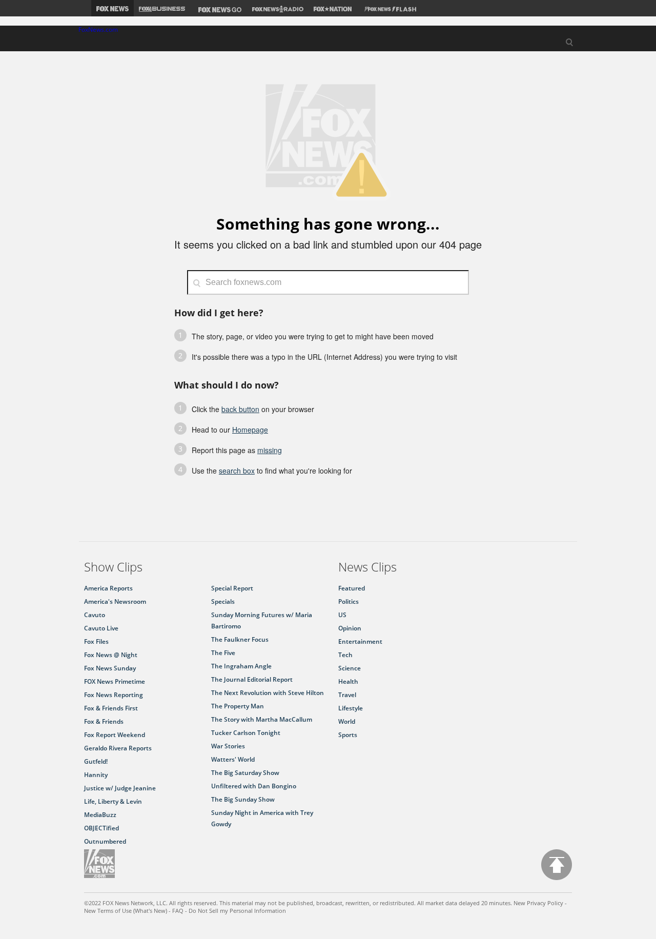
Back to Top (556, 864)
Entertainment (360, 641)
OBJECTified (101, 828)
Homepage (250, 429)
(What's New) (150, 910)
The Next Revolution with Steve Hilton (267, 692)
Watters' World (233, 759)
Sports (347, 734)
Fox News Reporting (113, 694)
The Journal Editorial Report (252, 679)
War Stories (228, 746)
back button (240, 409)
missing (269, 450)
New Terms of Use (108, 910)
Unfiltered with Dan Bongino (253, 786)
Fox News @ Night (110, 654)
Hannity (96, 774)
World (346, 721)
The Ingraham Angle (241, 666)
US (342, 614)
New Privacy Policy (538, 903)
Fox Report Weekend (114, 734)
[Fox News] (112, 8)
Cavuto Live (101, 628)
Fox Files (96, 641)
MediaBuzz (100, 814)
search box (237, 470)
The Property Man (237, 706)
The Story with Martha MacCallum (261, 719)
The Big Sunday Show (243, 799)
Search (569, 42)
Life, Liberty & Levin (113, 801)
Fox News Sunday (110, 668)
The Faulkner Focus (240, 639)
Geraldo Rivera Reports (118, 748)
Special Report (232, 588)
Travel (347, 694)
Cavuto (94, 614)
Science (349, 668)
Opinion (349, 628)
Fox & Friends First (111, 708)
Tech (345, 654)
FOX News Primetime (114, 681)
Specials (223, 601)
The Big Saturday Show (245, 772)
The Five (223, 652)
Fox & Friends (104, 721)
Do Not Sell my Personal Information (237, 910)
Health (348, 681)
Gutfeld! (96, 761)
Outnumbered (105, 841)
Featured (351, 588)
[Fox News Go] (218, 8)
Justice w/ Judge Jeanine (120, 788)
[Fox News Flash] (389, 8)
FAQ (177, 910)
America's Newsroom (115, 601)
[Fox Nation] (333, 8)
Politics (348, 601)
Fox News (99, 863)
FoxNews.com (98, 30)
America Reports (108, 588)
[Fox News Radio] (278, 8)
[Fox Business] (162, 8)
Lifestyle (350, 708)
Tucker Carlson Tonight (245, 732)
